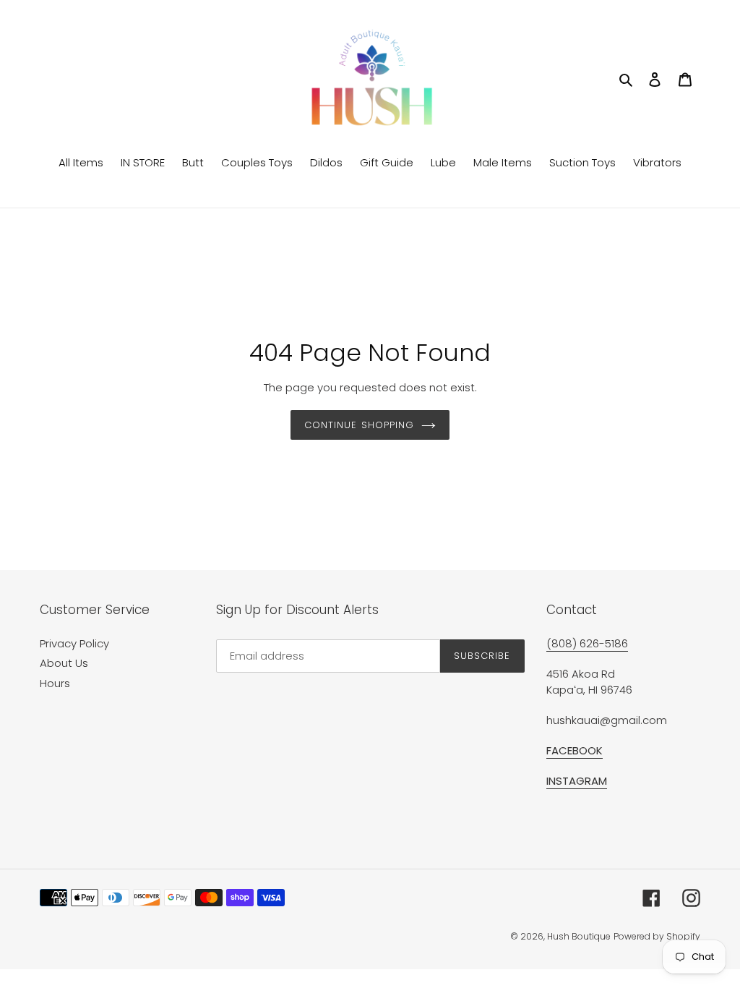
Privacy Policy (74, 643)
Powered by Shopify (657, 936)
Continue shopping (359, 425)
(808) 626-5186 (587, 643)
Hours (55, 683)
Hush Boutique (579, 936)
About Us (64, 662)
